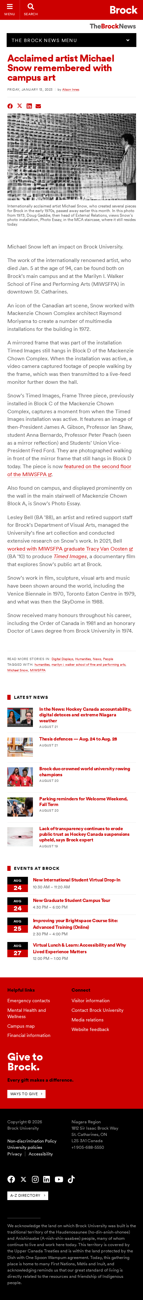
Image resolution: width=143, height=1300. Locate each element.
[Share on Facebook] (10, 105)
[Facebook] (11, 1179)
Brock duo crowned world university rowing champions (84, 771)
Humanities (83, 659)
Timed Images (70, 556)
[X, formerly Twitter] (23, 1179)
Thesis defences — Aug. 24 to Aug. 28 (78, 739)
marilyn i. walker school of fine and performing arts (88, 664)
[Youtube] (59, 1179)
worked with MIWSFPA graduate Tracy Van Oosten (67, 549)
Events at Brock (37, 868)
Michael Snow (17, 670)
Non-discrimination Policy (32, 1141)
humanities (42, 664)
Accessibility (41, 1153)
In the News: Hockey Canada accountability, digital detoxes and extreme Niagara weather (85, 715)
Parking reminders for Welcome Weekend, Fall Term (83, 801)
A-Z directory (25, 1195)
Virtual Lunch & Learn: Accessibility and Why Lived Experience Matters (79, 948)
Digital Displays (62, 659)
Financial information (29, 1035)
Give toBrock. (25, 1061)
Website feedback (90, 1029)
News (97, 659)
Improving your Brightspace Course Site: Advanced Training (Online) (75, 924)
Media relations (87, 1020)
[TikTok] (71, 1179)
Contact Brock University (97, 1010)
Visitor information (91, 1001)
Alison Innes (70, 89)
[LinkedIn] (46, 1179)
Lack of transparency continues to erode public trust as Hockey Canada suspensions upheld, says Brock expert (84, 834)
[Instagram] (35, 1179)
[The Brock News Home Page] (112, 21)
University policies (24, 1147)
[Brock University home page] (124, 9)
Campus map (21, 1026)
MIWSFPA (38, 670)
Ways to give (24, 1094)
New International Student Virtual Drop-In (76, 880)
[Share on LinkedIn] (29, 105)
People (108, 659)
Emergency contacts (28, 1001)
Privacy (14, 1153)
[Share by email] (38, 105)
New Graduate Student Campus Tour (71, 900)
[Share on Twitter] (19, 105)
